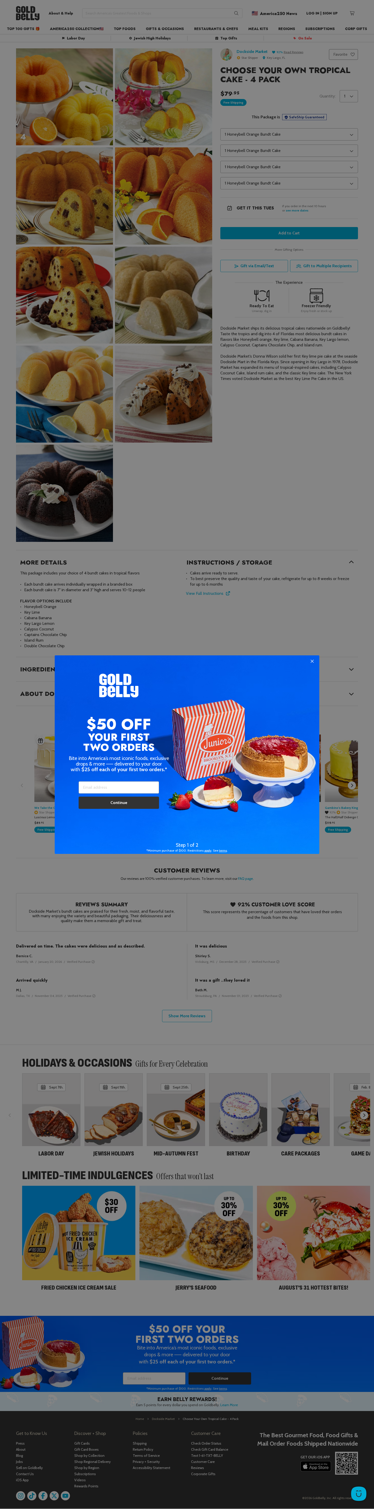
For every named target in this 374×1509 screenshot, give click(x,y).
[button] (187, 754)
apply (207, 850)
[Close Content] (312, 661)
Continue (118, 802)
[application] (359, 1494)
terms (223, 850)
